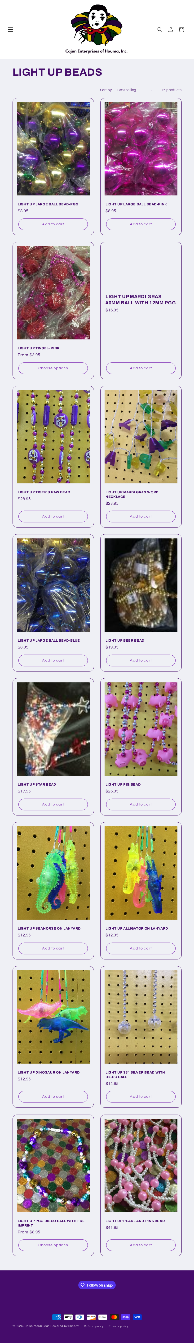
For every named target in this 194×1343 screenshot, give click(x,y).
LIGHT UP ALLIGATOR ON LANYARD (137, 929)
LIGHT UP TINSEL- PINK (39, 348)
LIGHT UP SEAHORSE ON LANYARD (49, 929)
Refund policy (94, 1326)
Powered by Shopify (64, 1326)
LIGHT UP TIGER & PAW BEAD (44, 492)
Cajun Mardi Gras (37, 1326)
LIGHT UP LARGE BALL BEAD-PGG (48, 204)
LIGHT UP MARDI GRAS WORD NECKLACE (132, 494)
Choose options (53, 368)
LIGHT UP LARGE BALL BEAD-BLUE (49, 641)
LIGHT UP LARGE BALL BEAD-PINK (136, 204)
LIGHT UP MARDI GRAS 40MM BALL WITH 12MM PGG (141, 299)
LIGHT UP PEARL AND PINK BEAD (135, 1221)
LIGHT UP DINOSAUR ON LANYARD (49, 1072)
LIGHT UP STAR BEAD (37, 785)
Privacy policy (118, 1326)
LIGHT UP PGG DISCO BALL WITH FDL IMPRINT (51, 1223)
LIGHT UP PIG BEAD (123, 785)
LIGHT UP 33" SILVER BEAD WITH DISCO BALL (135, 1075)
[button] (10, 29)
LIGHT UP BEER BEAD (125, 641)
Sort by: (106, 90)
